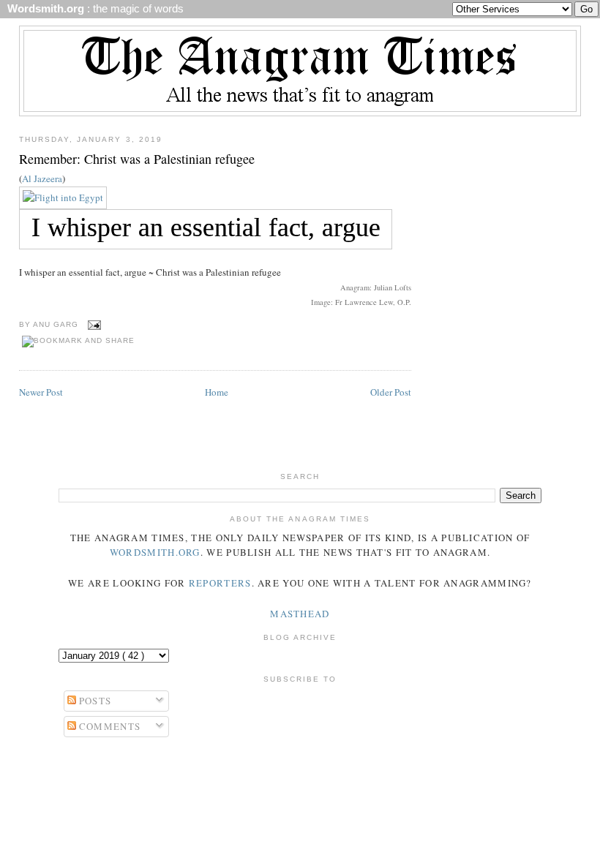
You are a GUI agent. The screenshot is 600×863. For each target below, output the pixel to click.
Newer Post (41, 392)
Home (216, 392)
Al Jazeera (42, 178)
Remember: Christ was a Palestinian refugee (137, 158)
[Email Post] (92, 324)
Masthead (299, 613)
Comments (108, 726)
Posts (94, 700)
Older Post (390, 392)
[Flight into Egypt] (63, 197)
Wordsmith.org (155, 552)
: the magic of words (92, 9)
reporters (220, 582)
